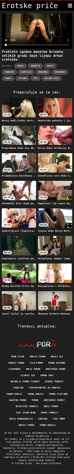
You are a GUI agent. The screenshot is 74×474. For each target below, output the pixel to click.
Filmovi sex (27, 375)
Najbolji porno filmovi (25, 381)
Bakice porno (38, 356)
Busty (50, 66)
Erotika (42, 419)
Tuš (35, 78)
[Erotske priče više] (70, 5)
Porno (35, 400)
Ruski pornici (49, 412)
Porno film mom (58, 394)
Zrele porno (33, 369)
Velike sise (52, 78)
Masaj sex (57, 356)
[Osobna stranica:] (37, 344)
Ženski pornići (54, 381)
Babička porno (17, 400)
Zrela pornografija (21, 419)
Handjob (9, 72)
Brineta (35, 66)
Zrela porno (51, 406)
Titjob (22, 78)
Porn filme (17, 356)
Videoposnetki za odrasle (45, 387)
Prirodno (60, 72)
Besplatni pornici (27, 406)
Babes (20, 66)
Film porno (36, 363)
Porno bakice (14, 394)
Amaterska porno (55, 369)
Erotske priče (24, 463)
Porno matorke (57, 363)
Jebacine (18, 387)
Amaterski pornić (54, 400)
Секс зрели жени (26, 412)
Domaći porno (16, 363)
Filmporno (14, 369)
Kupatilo (26, 72)
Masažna (43, 72)
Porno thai (47, 375)
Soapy (8, 78)
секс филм (59, 419)
